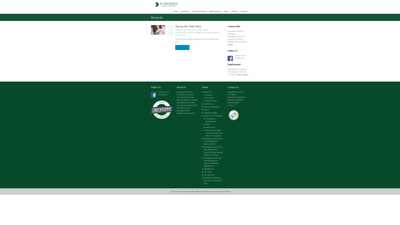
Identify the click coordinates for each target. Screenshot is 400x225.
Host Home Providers (199, 11)
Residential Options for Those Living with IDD (213, 180)
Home (176, 11)
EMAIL (230, 45)
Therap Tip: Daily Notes (188, 26)
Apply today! (242, 75)
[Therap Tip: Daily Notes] (162, 30)
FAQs (208, 124)
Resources (210, 127)
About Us (234, 11)
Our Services (185, 11)
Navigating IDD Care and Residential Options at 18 (213, 141)
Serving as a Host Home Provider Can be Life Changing (214, 133)
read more (182, 47)
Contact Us (244, 11)
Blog (193, 30)
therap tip (192, 33)
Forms (226, 11)
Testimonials (211, 101)
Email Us (231, 105)
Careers (209, 95)
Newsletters (209, 169)
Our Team (210, 98)
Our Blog (208, 172)
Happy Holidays (210, 113)
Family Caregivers (215, 11)
